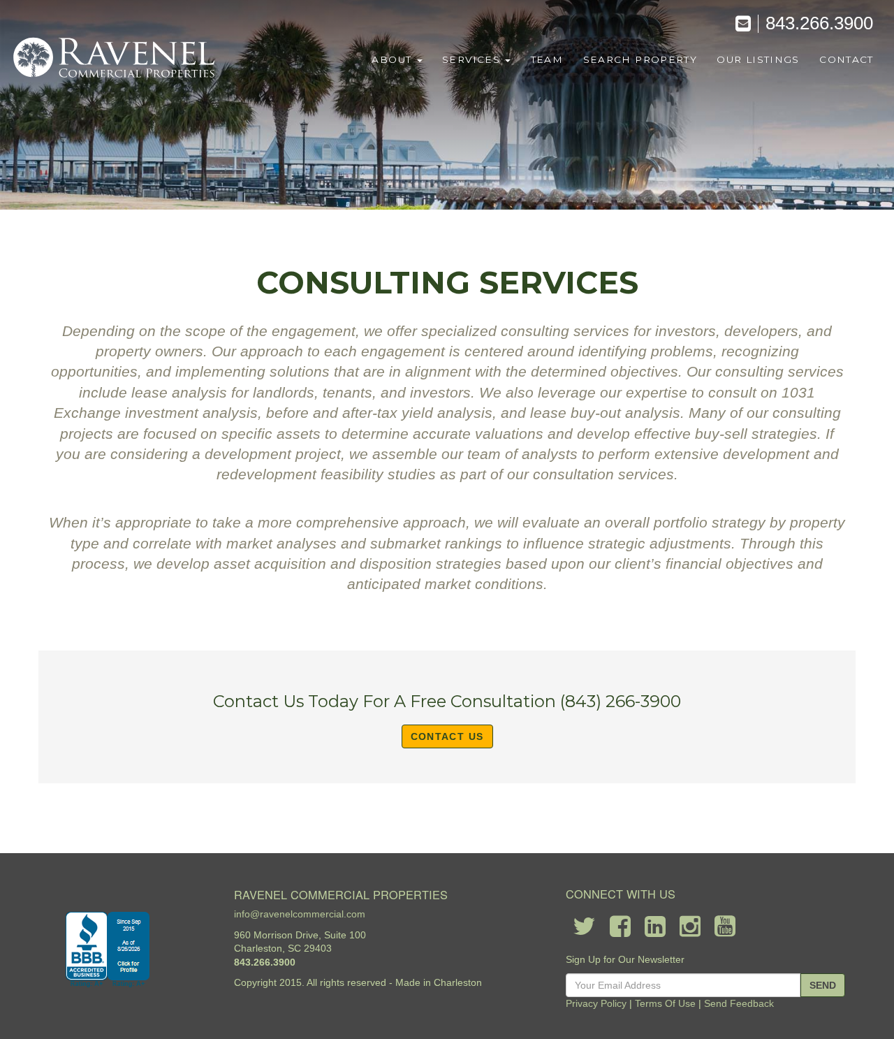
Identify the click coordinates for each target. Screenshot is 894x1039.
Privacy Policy (596, 1003)
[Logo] (115, 59)
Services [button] (473, 59)
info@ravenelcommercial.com (299, 914)
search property (640, 59)
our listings (758, 59)
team (547, 59)
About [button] (393, 59)
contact (846, 59)
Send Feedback (739, 1003)
